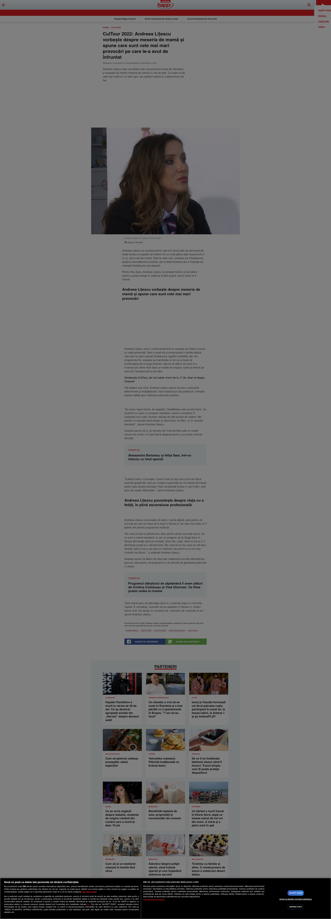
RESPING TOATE (295, 907)
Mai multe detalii (89, 892)
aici (88, 904)
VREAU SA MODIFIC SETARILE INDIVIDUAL (295, 899)
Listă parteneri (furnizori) (154, 899)
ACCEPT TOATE (295, 893)
